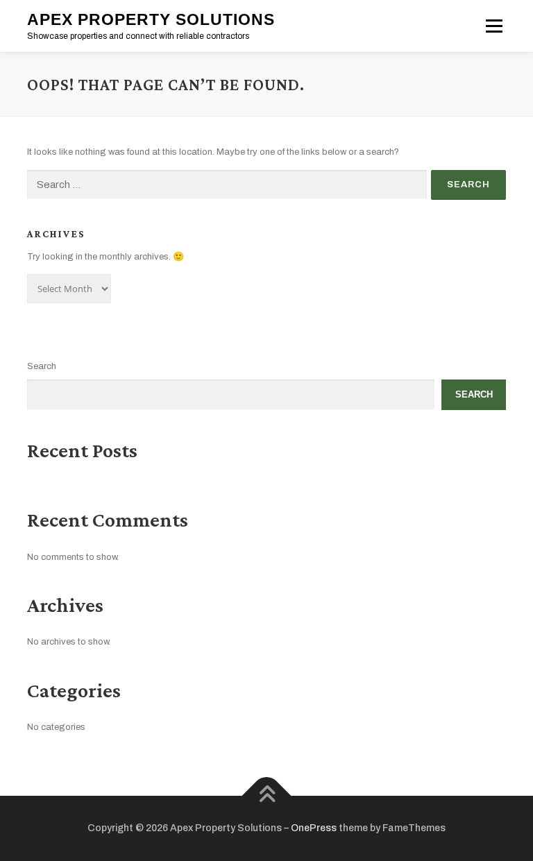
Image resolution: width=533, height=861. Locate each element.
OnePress (314, 828)
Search (41, 366)
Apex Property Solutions (151, 19)
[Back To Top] (266, 795)
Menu (493, 26)
